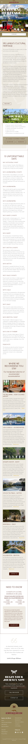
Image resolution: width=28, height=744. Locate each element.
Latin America (4, 724)
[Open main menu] (2, 2)
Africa (3, 720)
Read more (16, 444)
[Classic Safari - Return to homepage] (14, 1)
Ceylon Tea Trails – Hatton (12, 493)
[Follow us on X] (20, 732)
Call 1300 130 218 (14, 692)
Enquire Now (14, 625)
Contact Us (14, 573)
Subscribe (4, 729)
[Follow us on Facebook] (15, 732)
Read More (7, 103)
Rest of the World (5, 726)
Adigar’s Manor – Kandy (11, 462)
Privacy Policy (4, 733)
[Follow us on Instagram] (18, 732)
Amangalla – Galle (9, 524)
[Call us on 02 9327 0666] (25, 2)
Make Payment (4, 731)
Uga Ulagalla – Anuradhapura (13, 427)
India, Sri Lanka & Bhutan (7, 722)
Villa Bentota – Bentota (11, 555)
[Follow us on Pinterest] (22, 732)
